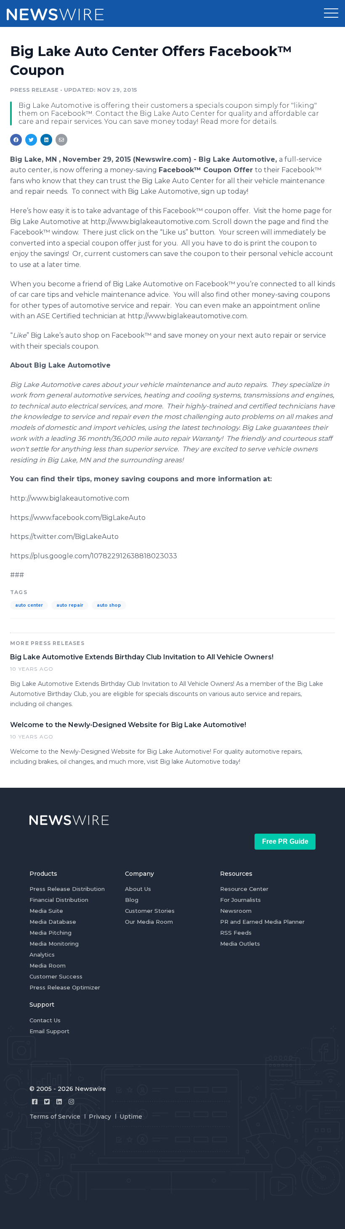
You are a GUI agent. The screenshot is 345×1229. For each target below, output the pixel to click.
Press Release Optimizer (64, 987)
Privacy (100, 1116)
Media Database (52, 921)
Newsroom (236, 910)
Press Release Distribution (67, 888)
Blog (131, 899)
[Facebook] (34, 1101)
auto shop (109, 605)
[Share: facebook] (16, 139)
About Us (138, 888)
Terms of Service (54, 1116)
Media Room (47, 965)
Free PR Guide (285, 841)
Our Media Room (149, 921)
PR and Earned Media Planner (262, 921)
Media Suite (46, 910)
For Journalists (240, 899)
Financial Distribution (58, 899)
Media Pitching (50, 932)
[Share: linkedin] (46, 139)
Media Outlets (240, 943)
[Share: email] (61, 139)
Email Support (49, 1031)
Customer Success (55, 976)
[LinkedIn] (59, 1101)
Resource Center (244, 888)
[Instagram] (71, 1101)
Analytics (42, 954)
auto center (29, 605)
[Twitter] (47, 1101)
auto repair (69, 605)
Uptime (130, 1116)
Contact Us (45, 1020)
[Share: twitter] (31, 139)
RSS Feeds (236, 932)
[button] (331, 13)
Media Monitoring (54, 943)
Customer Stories (150, 910)
